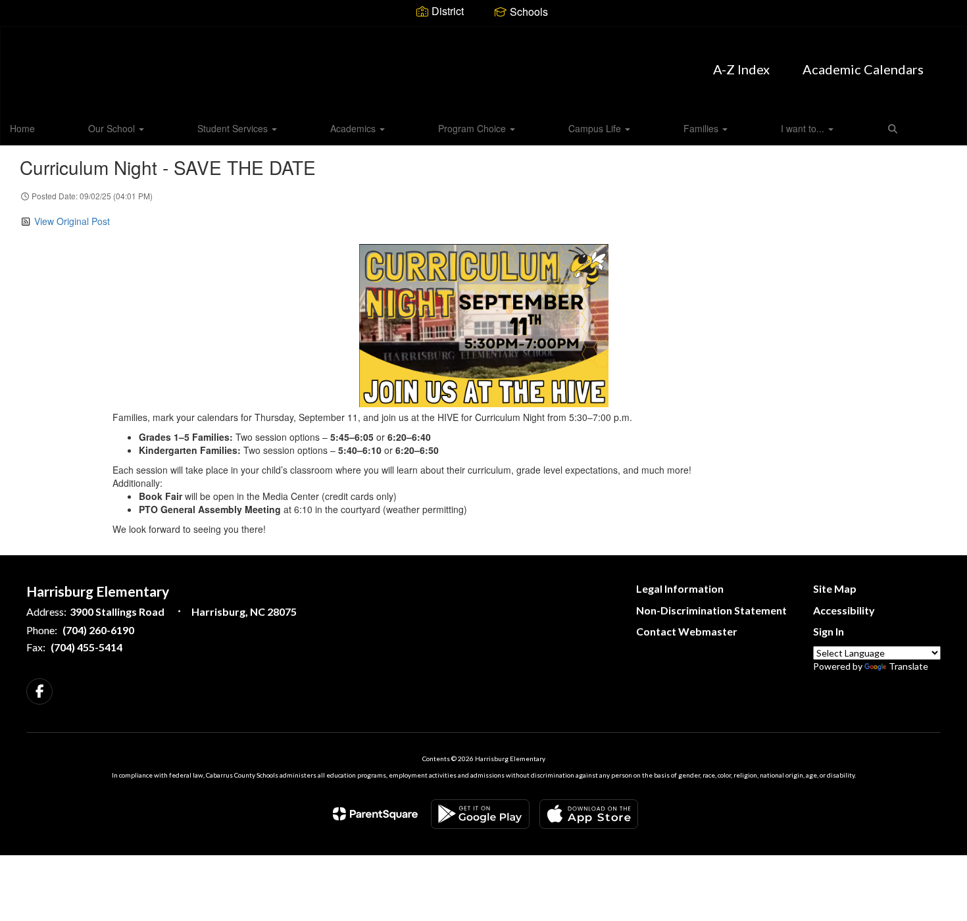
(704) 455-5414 (86, 647)
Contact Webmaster (686, 631)
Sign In (828, 631)
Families (702, 128)
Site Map (834, 588)
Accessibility (844, 610)
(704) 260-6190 (98, 630)
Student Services (233, 128)
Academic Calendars (863, 69)
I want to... (804, 128)
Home (22, 128)
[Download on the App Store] (588, 814)
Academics (354, 128)
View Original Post (72, 221)
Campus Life (596, 128)
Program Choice (473, 128)
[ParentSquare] (375, 814)
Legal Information (680, 588)
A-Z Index (741, 69)
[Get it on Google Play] (480, 814)
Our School (112, 128)
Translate (908, 666)
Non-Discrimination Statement (711, 610)
